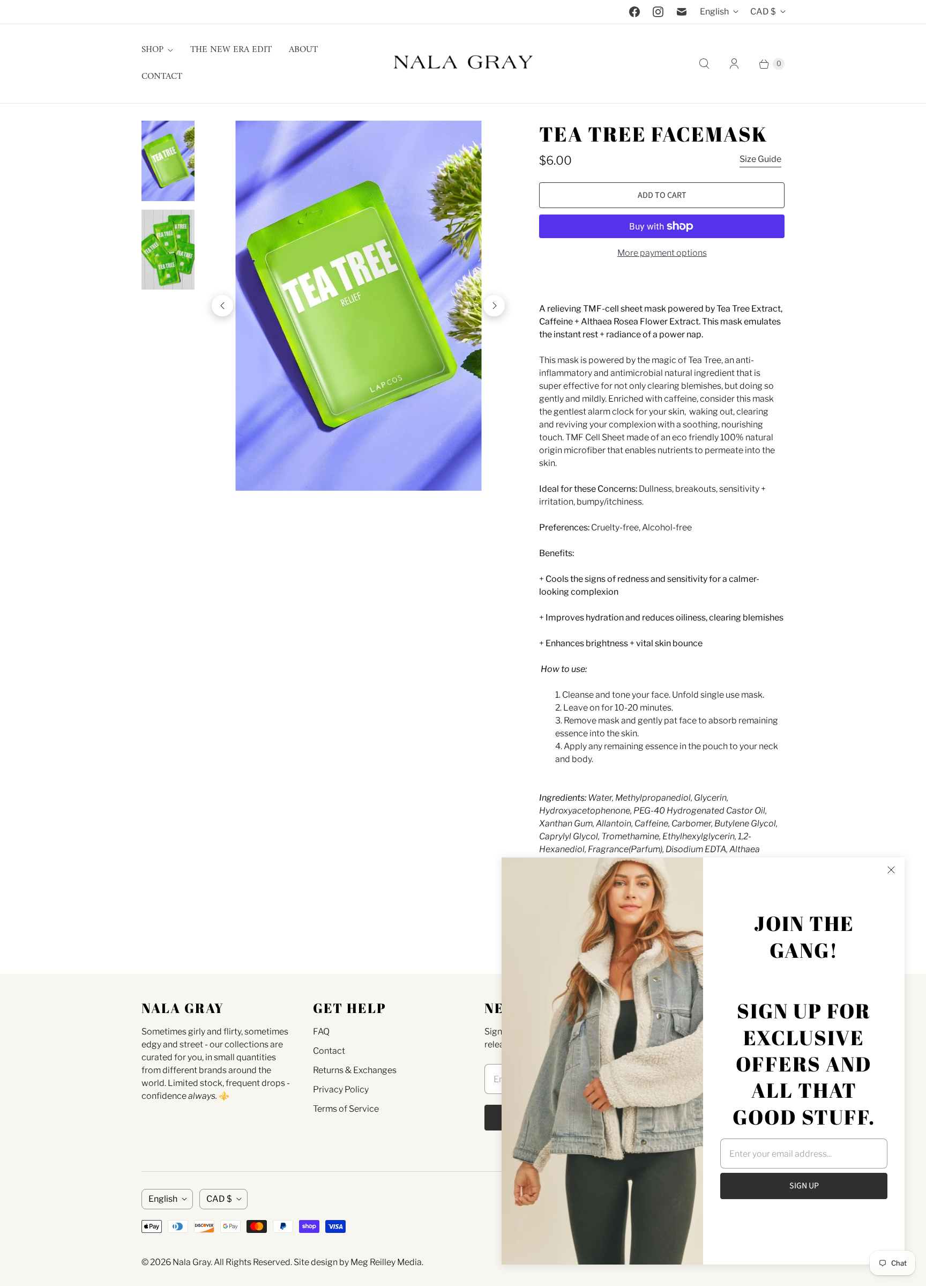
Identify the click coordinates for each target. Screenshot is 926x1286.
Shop (152, 50)
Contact (161, 77)
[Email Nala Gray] (681, 12)
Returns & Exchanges (355, 1070)
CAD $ (763, 11)
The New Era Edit (231, 50)
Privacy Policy (341, 1089)
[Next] (494, 305)
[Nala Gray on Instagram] (658, 12)
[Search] (704, 64)
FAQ (321, 1031)
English (714, 11)
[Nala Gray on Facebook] (634, 12)
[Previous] (222, 305)
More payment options (662, 253)
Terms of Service (346, 1109)
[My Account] (734, 64)
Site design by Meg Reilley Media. (358, 1262)
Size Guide (760, 159)
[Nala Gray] (463, 63)
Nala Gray (192, 1262)
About (303, 50)
